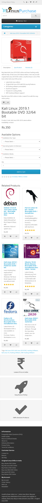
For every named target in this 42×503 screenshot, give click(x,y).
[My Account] (27, 2)
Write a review (23, 177)
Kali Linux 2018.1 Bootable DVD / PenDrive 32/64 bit (10, 264)
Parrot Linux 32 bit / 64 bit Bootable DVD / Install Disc (31, 210)
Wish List (4, 484)
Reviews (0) (29, 67)
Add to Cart (21, 172)
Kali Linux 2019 (9, 350)
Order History (6, 482)
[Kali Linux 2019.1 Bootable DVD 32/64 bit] (21, 50)
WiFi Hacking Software (27, 353)
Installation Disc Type (9, 138)
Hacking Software (32, 350)
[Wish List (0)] (30, 2)
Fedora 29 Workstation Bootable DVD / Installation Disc (10, 321)
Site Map (4, 458)
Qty (3, 162)
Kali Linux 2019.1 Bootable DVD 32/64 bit (22, 33)
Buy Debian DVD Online (9, 474)
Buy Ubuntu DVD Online (9, 463)
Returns (4, 455)
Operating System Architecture (12, 146)
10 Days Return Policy (8, 2)
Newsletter (5, 487)
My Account (5, 480)
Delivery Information (8, 443)
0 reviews (15, 177)
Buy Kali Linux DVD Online (9, 466)
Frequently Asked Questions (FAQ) (12, 434)
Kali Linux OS (5, 353)
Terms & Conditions (8, 447)
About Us (4, 441)
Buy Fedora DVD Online (9, 468)
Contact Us (5, 453)
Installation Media (8, 154)
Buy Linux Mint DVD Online (10, 470)
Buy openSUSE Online (8, 472)
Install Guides (6, 436)
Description (6, 67)
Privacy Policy (6, 445)
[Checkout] (36, 2)
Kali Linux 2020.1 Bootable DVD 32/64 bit (31, 320)
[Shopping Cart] (33, 2)
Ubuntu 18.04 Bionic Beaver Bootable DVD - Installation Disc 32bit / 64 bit (31, 265)
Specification (18, 67)
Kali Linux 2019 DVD (21, 350)
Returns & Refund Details (9, 439)
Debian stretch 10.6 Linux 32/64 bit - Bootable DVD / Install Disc (10, 211)
